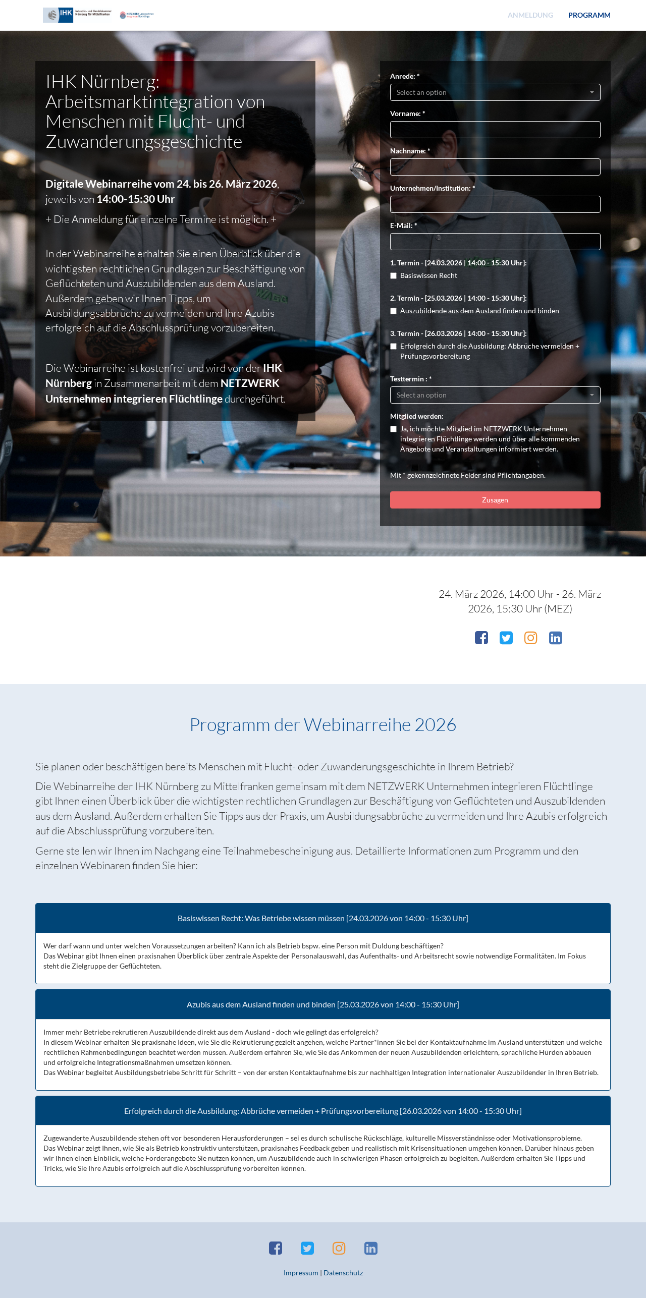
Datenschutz (343, 1272)
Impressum (301, 1272)
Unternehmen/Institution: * (432, 188)
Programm (589, 15)
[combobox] (495, 92)
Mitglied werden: (417, 416)
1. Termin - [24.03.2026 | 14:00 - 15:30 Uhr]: (458, 262)
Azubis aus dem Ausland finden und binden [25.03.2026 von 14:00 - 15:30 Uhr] (323, 1004)
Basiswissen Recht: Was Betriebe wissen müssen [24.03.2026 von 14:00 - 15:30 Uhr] (323, 918)
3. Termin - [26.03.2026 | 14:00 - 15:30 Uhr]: (458, 333)
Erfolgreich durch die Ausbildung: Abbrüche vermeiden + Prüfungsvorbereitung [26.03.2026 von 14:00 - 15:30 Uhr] (323, 1110)
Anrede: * (405, 76)
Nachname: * (410, 150)
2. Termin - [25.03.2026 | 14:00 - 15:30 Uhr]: (458, 298)
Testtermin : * (411, 378)
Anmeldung (530, 15)
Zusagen (495, 499)
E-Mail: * (403, 225)
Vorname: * (407, 113)
